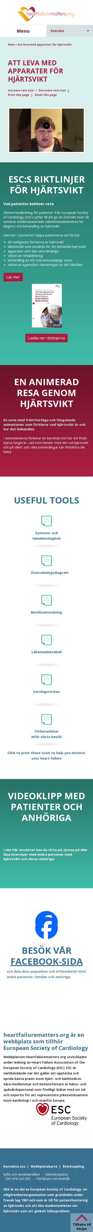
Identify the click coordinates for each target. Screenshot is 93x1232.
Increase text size (21, 90)
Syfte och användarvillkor (21, 1174)
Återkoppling (73, 1166)
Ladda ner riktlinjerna (46, 338)
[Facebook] (46, 928)
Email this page (46, 95)
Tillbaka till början (82, 1226)
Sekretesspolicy (56, 1174)
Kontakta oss (14, 1166)
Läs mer (13, 277)
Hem (11, 44)
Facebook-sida (46, 961)
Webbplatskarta (44, 1166)
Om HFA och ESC (18, 1178)
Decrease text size (52, 90)
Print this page (18, 95)
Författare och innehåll (53, 1178)
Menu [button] (23, 31)
